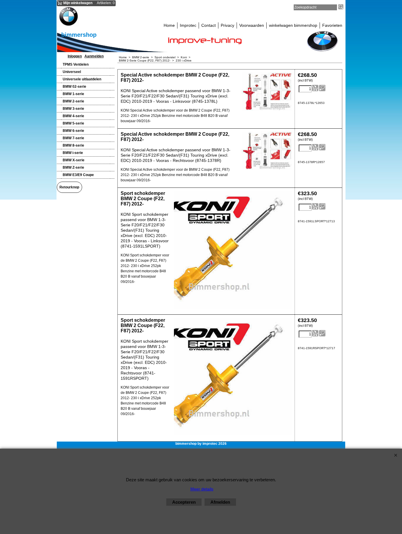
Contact (208, 25)
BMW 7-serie (73, 138)
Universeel (72, 72)
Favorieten (332, 25)
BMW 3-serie (73, 109)
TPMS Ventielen (76, 64)
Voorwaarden (251, 25)
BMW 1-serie (73, 94)
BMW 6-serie (73, 131)
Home (169, 25)
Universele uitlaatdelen (82, 79)
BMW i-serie (73, 153)
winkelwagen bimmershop (293, 25)
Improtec (188, 25)
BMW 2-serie (73, 101)
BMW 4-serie (73, 116)
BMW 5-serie (73, 123)
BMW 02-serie (74, 86)
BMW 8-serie (73, 145)
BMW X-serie (73, 160)
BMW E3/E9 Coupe (78, 175)
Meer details (201, 489)
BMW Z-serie (73, 167)
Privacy (227, 25)
